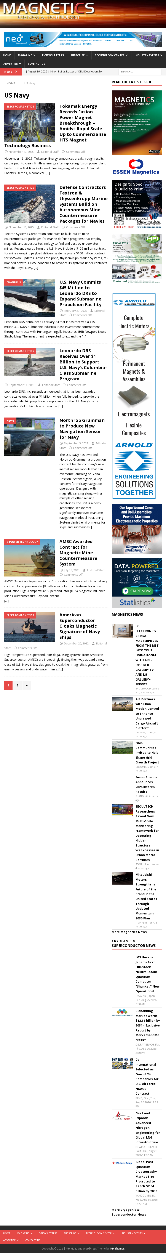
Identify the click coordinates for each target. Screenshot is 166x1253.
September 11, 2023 (22, 385)
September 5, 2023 (76, 443)
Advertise (10, 64)
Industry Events (147, 55)
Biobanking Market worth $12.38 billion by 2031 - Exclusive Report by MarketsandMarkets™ (148, 1025)
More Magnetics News (129, 932)
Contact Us (36, 64)
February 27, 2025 (75, 311)
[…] (48, 173)
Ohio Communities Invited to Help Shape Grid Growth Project (147, 753)
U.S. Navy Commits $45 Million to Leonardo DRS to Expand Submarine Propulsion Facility (80, 293)
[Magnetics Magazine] (83, 25)
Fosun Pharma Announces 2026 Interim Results (147, 784)
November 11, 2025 (21, 227)
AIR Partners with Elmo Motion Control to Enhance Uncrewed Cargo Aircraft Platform (147, 713)
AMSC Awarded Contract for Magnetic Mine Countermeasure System (78, 552)
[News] (29, 437)
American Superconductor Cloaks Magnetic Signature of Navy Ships (79, 626)
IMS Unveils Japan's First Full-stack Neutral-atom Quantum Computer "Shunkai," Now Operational (148, 974)
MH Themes (117, 1248)
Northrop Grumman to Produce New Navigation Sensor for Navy (82, 428)
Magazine (25, 55)
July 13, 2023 (72, 570)
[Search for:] (140, 71)
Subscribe (77, 55)
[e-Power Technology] (29, 558)
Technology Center (109, 55)
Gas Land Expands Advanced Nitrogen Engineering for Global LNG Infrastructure (148, 1127)
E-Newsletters (53, 55)
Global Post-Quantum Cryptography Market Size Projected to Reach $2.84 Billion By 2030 (146, 1176)
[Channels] (29, 298)
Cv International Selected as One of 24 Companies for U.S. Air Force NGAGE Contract (147, 1076)
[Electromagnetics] (29, 122)
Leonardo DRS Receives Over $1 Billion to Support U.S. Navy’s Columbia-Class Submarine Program (83, 365)
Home (7, 55)
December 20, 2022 (76, 643)
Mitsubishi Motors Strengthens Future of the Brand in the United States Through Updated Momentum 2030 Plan (146, 896)
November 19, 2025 (21, 152)
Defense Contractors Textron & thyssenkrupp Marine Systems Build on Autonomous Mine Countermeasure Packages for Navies (83, 204)
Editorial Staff (50, 152)
